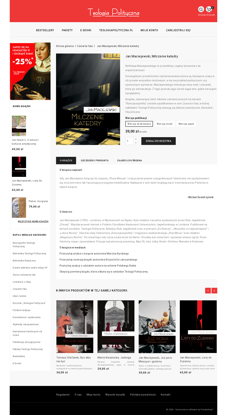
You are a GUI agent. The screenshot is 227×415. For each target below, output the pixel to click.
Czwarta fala (20, 289)
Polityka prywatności (143, 394)
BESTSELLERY (45, 30)
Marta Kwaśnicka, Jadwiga (114, 357)
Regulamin (63, 394)
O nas (78, 394)
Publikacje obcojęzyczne (26, 342)
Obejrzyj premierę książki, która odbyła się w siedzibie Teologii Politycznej (104, 271)
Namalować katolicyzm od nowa (27, 333)
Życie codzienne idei (24, 274)
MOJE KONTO (149, 30)
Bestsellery (19, 356)
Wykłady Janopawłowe (26, 324)
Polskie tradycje (21, 310)
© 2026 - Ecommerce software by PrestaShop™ (190, 409)
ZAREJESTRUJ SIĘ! (178, 30)
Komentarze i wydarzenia (27, 317)
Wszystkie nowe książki (33, 221)
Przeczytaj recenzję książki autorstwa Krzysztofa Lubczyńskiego (98, 259)
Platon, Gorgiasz (38, 201)
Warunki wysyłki (115, 394)
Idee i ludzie (19, 296)
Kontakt (166, 394)
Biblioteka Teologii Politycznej (29, 253)
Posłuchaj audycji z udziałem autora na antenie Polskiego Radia (98, 265)
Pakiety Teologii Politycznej (28, 349)
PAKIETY (67, 30)
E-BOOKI (86, 30)
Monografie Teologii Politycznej (24, 245)
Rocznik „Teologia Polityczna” (29, 303)
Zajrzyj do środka (129, 160)
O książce (66, 160)
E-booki (17, 363)
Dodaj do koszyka (158, 141)
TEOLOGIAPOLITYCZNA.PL (116, 30)
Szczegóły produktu (95, 160)
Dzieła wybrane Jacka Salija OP (30, 267)
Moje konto (94, 394)
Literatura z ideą (22, 282)
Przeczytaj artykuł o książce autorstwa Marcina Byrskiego (94, 253)
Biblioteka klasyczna (24, 260)
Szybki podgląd (70, 326)
